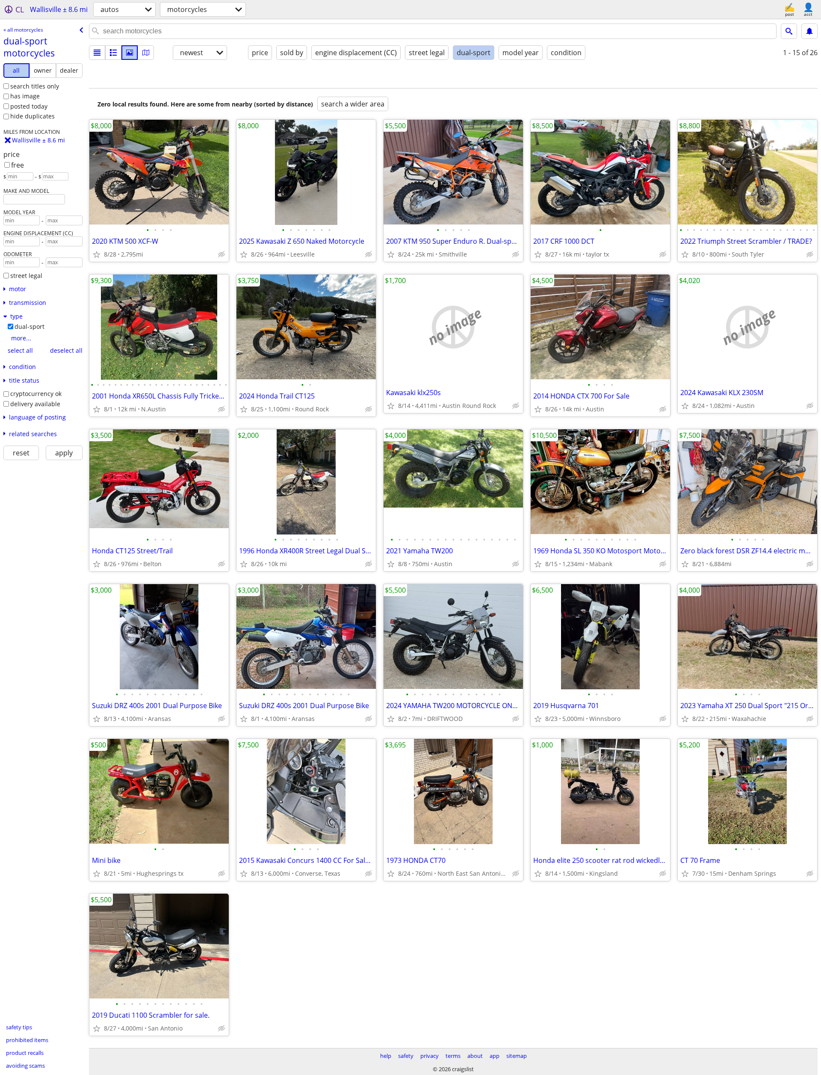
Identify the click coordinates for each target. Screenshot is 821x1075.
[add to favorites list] (97, 254)
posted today (28, 106)
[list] (97, 52)
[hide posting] (221, 254)
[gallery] (129, 52)
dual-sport (29, 326)
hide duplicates (32, 116)
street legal (26, 276)
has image (25, 96)
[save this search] (809, 31)
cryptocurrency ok (36, 394)
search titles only (34, 86)
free (17, 165)
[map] (146, 52)
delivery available (35, 404)
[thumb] (113, 52)
